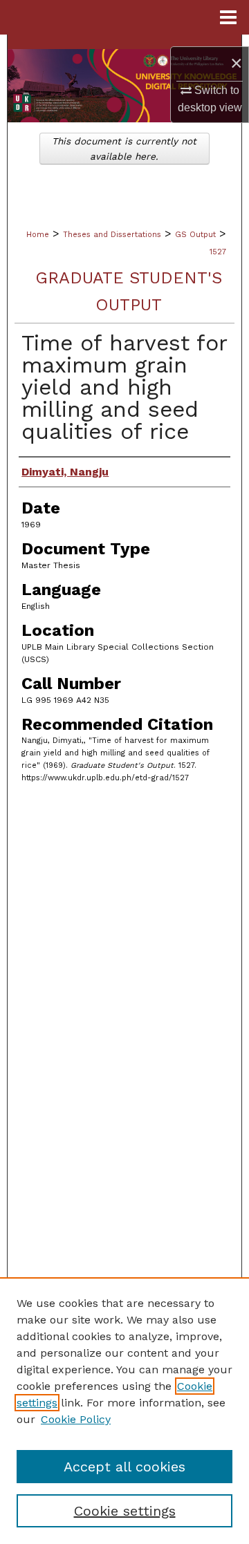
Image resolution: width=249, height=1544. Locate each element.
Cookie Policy (76, 1419)
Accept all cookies (124, 1466)
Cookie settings (125, 1511)
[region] (124, 1410)
